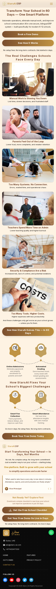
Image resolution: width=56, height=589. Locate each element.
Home (5, 555)
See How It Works (28, 43)
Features (31, 555)
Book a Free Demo (28, 34)
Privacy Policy (34, 560)
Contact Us (9, 565)
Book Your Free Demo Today (28, 436)
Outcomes (8, 560)
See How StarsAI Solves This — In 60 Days (28, 331)
